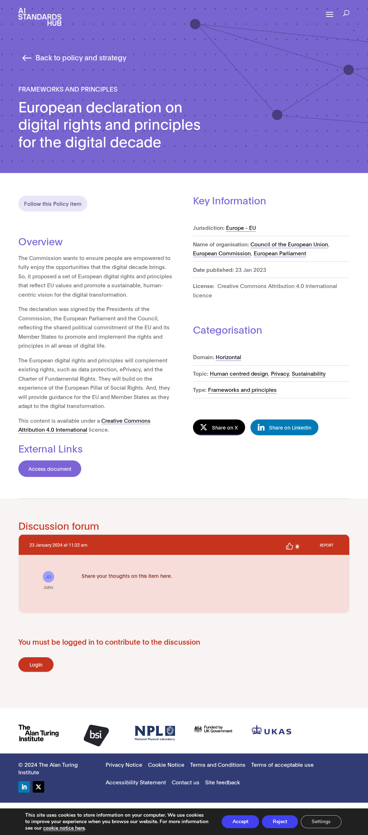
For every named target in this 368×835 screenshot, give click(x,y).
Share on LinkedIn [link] (290, 427)
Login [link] (35, 664)
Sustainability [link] (309, 373)
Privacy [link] (280, 373)
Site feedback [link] (222, 781)
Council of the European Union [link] (289, 243)
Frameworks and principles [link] (242, 389)
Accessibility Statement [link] (136, 781)
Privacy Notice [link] (124, 764)
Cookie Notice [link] (166, 764)
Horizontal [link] (228, 356)
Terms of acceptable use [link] (282, 764)
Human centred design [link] (239, 373)
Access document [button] (50, 468)
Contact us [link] (185, 781)
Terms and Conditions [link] (217, 764)
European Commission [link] (222, 252)
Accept (240, 821)
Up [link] (289, 546)
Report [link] (326, 545)
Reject (280, 821)
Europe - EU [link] (241, 227)
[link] (39, 16)
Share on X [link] (225, 427)
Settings (321, 821)
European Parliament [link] (280, 252)
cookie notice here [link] (64, 828)
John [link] (48, 582)
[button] (346, 14)
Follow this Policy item (53, 203)
